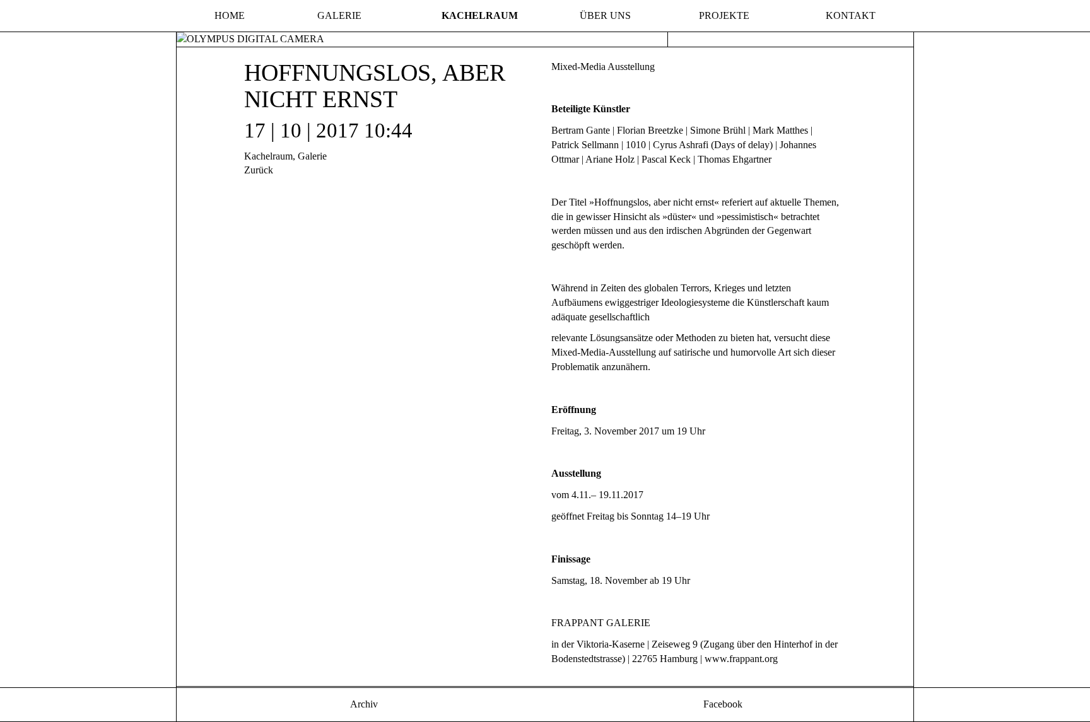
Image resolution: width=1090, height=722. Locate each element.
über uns (605, 15)
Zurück (258, 170)
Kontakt (851, 15)
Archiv (363, 704)
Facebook (721, 704)
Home (229, 15)
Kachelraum (480, 15)
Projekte (724, 15)
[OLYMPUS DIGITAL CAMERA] (250, 38)
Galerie (339, 15)
